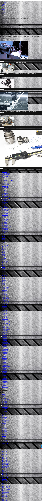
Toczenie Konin (3, 251)
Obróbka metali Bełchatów (4, 393)
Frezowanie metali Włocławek (5, 332)
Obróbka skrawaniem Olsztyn (5, 207)
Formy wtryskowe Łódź (4, 472)
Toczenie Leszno (3, 254)
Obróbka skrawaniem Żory (4, 233)
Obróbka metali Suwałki (4, 432)
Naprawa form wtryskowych (5, 176)
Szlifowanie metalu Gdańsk (4, 345)
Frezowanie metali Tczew (4, 328)
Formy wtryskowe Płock (4, 480)
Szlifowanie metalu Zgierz (4, 386)
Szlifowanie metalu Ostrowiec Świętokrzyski (6, 363)
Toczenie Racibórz (3, 266)
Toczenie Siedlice (3, 269)
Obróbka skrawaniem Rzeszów (5, 217)
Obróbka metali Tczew (4, 436)
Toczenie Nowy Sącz (4, 258)
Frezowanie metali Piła (4, 314)
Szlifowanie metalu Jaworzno (5, 350)
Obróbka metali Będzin (4, 394)
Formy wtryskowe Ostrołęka (5, 476)
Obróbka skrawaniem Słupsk (5, 219)
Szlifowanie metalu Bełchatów (5, 337)
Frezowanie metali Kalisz (4, 300)
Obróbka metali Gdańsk (4, 401)
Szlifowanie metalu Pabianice (5, 364)
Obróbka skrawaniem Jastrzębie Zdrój (5, 195)
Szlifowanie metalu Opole (4, 362)
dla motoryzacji (4, 2)
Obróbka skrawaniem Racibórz (5, 215)
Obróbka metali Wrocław (4, 440)
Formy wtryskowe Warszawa (5, 496)
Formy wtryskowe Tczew (4, 493)
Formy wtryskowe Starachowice (5, 488)
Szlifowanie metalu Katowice (5, 352)
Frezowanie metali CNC (4, 177)
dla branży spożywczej (5, 11)
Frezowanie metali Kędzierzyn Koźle (5, 301)
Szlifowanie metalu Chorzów (5, 342)
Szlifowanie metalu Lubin (4, 357)
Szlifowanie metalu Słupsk (4, 373)
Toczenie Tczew (3, 277)
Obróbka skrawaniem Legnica (5, 202)
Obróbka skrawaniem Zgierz (5, 232)
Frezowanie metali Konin (4, 302)
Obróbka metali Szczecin (4, 433)
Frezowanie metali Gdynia (4, 294)
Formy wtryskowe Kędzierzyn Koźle (5, 466)
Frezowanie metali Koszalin (4, 303)
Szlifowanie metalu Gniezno (4, 347)
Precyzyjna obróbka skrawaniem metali (6, 173)
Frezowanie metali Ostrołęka (5, 311)
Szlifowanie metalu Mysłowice (5, 360)
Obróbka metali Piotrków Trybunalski (5, 422)
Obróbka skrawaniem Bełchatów (5, 183)
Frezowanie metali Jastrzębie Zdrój (5, 298)
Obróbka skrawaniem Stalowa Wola (5, 220)
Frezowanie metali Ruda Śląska (5, 319)
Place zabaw (4, 4)
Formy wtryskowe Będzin (4, 451)
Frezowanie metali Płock (4, 315)
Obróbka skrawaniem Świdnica (5, 223)
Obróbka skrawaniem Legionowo (5, 201)
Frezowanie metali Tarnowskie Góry (5, 327)
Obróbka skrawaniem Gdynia (5, 191)
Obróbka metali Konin (4, 410)
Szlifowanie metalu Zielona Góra (5, 387)
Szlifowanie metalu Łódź (4, 359)
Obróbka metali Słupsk (4, 429)
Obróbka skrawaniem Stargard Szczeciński (6, 221)
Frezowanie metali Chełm (4, 290)
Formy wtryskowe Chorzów (4, 455)
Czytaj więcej (2, 74)
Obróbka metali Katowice (4, 408)
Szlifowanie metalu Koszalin (5, 354)
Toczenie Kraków (3, 252)
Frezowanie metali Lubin (4, 306)
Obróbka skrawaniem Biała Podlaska (5, 184)
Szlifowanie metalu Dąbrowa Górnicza (6, 343)
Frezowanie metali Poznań (4, 316)
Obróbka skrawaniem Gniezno (5, 193)
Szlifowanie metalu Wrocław (5, 384)
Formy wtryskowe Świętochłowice (5, 491)
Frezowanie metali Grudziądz (5, 297)
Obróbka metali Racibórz (4, 425)
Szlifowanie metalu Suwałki (4, 376)
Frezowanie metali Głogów (4, 295)
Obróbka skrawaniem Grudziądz (5, 194)
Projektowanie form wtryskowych (5, 174)
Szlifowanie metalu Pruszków (5, 368)
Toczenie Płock (3, 264)
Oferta (2, 1)
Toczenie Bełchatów (4, 234)
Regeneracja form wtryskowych (5, 172)
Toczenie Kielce (3, 250)
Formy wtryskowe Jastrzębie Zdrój (5, 463)
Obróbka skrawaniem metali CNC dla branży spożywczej (8, 180)
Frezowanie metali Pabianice (5, 313)
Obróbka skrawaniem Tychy (4, 227)
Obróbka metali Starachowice (5, 431)
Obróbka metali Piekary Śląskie (5, 421)
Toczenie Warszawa (4, 279)
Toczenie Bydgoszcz (4, 237)
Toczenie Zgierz (3, 283)
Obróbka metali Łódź (4, 415)
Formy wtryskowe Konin (4, 467)
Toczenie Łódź (3, 256)
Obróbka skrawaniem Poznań (5, 213)
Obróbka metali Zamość (4, 441)
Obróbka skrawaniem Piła (4, 211)
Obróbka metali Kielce (4, 409)
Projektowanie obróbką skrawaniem (5, 181)
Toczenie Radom (3, 267)
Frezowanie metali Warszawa (5, 331)
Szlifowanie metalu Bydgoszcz (5, 340)
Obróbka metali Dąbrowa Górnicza (5, 399)
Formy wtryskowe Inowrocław (5, 462)
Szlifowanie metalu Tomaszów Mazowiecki (6, 380)
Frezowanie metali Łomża (4, 307)
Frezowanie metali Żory (4, 336)
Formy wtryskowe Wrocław (4, 497)
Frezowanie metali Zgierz (4, 335)
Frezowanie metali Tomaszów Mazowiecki (6, 329)
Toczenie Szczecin (3, 274)
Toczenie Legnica (3, 253)
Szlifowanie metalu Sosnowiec (5, 374)
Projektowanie (4, 10)
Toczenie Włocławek (4, 280)
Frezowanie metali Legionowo (5, 304)
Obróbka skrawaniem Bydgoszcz (5, 186)
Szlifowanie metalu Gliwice (4, 346)
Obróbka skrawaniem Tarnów (5, 225)
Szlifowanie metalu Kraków (4, 355)
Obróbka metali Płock (4, 423)
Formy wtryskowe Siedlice (4, 485)
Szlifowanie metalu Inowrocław (5, 349)
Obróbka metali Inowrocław (4, 405)
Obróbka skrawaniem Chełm (5, 187)
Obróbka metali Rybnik (4, 427)
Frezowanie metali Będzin (4, 286)
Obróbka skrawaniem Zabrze (5, 230)
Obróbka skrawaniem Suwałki (5, 222)
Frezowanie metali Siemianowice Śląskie (6, 321)
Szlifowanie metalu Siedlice (4, 372)
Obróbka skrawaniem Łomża (5, 204)
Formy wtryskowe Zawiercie (5, 499)
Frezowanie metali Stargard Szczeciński (6, 324)
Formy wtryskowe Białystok (4, 452)
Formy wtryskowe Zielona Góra (5, 500)
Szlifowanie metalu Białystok (5, 339)
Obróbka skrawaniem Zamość (5, 231)
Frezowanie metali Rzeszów (4, 320)
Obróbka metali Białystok (4, 395)
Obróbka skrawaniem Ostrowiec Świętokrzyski (6, 209)
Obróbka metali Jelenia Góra (5, 407)
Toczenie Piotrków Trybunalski (5, 263)
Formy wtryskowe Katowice (5, 465)
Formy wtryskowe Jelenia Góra (5, 464)
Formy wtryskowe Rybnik (4, 484)
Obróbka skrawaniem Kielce (5, 199)
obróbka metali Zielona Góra (5, 443)
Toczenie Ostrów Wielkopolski (5, 261)
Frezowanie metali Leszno (4, 305)
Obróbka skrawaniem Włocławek (5, 229)
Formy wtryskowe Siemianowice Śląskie (6, 486)
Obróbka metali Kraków (4, 411)
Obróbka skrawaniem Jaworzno (5, 196)
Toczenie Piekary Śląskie (4, 262)
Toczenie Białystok (4, 236)
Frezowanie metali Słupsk (4, 322)
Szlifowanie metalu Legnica (4, 356)
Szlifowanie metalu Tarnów (4, 379)
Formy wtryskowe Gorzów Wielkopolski (6, 461)
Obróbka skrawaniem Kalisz (4, 197)
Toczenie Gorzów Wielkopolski (5, 245)
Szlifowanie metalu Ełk (4, 344)
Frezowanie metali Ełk (4, 293)
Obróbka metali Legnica (4, 412)
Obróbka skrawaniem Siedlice (5, 218)
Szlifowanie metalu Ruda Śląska (5, 370)
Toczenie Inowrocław (4, 246)
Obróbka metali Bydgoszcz (4, 396)
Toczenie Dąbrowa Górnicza (5, 240)
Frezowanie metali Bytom (4, 289)
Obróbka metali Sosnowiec (4, 430)
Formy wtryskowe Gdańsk (4, 458)
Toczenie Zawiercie (4, 282)
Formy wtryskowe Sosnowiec (5, 487)
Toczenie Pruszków (4, 265)
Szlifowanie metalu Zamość (4, 385)
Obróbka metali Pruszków (4, 424)
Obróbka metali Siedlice (4, 428)
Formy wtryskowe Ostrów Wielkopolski (6, 477)
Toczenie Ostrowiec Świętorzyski (5, 260)
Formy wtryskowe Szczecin (4, 490)
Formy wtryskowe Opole (4, 475)
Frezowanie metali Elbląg (4, 292)
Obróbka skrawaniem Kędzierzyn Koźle (6, 198)
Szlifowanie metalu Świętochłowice (5, 378)
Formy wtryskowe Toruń (4, 494)
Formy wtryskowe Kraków (4, 468)
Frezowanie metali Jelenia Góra (5, 299)
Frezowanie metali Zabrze (4, 333)
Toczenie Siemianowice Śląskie (5, 270)
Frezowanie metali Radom (4, 318)
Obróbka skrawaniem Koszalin (5, 200)
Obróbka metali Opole (4, 418)
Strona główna (3, 9)
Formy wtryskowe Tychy (4, 495)
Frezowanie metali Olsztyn (4, 310)
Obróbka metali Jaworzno (4, 406)
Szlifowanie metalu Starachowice (5, 375)
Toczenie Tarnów (3, 276)
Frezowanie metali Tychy (4, 330)
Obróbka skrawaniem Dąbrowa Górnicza (6, 189)
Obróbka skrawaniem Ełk (4, 190)
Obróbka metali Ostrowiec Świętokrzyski (6, 419)
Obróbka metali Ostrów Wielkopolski (5, 420)
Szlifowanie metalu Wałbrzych (5, 382)
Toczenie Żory (3, 284)
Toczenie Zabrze (3, 281)
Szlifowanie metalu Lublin (4, 358)
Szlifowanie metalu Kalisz (4, 351)
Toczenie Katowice (4, 249)
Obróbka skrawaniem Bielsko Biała (5, 185)
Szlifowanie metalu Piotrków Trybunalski (6, 366)
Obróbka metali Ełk (4, 400)
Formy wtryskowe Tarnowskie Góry (5, 492)
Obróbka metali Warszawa (4, 439)
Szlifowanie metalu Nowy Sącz (5, 361)
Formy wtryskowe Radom (4, 483)
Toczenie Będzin (3, 235)
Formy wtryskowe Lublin (4, 471)
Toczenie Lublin (3, 255)
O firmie (2, 13)
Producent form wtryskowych (5, 175)
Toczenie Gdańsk (3, 242)
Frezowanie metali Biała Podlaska (5, 287)
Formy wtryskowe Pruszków (5, 481)
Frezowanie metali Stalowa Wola (5, 323)
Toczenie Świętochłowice (4, 275)
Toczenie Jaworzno (4, 247)
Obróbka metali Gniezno (4, 403)
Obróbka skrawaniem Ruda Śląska (5, 216)
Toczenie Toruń (3, 278)
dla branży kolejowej (5, 3)
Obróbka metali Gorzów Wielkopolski (5, 404)
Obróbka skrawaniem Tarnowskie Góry (6, 224)
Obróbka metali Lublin (4, 414)
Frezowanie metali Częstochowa (5, 291)
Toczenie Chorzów (4, 239)
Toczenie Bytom (3, 238)
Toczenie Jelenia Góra (4, 248)
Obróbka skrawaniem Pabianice (5, 210)
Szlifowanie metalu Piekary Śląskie (5, 365)
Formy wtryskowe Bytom (4, 454)
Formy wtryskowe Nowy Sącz (5, 474)
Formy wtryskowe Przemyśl (4, 482)
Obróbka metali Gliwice (4, 402)
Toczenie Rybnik (3, 268)
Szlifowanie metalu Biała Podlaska (5, 338)
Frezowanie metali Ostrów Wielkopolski (6, 312)
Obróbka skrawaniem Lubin (4, 203)
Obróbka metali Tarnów (4, 435)
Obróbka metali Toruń (4, 437)
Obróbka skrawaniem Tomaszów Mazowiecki (6, 226)
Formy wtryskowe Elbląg (4, 457)
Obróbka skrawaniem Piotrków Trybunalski (6, 212)
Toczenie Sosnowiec (4, 271)
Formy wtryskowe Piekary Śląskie (5, 478)
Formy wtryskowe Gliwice (4, 459)
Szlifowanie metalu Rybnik (4, 371)
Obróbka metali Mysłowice (4, 416)
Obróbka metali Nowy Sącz (4, 417)
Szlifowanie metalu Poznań (4, 367)
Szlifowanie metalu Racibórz (5, 369)
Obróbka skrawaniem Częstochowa (5, 188)
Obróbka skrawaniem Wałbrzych (5, 228)
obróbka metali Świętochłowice (5, 434)
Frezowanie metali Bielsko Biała (5, 288)
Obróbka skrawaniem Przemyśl (5, 214)
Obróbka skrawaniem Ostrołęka (5, 208)
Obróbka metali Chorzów (4, 398)
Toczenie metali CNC (4, 178)
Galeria (2, 5)
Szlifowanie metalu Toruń (4, 381)
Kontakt (2, 14)
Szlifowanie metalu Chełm (4, 341)
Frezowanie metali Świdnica (4, 326)
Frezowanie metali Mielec (4, 308)
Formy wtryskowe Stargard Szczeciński (6, 489)
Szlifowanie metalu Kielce (4, 353)
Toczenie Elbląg (3, 241)
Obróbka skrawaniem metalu (5, 171)
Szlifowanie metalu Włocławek (5, 383)
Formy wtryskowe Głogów (4, 460)
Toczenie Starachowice (4, 272)
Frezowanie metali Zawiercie (5, 334)
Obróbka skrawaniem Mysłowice (5, 206)
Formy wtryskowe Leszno (4, 470)
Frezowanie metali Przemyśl (4, 317)
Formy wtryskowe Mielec (4, 473)
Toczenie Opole (3, 259)
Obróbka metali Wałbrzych (4, 438)
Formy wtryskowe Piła (4, 479)
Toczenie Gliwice (3, 243)
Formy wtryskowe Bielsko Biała (5, 453)
